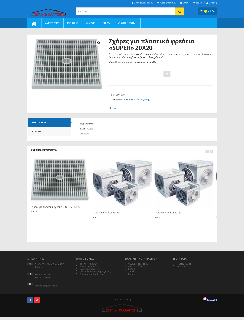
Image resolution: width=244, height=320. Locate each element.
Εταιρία (37, 131)
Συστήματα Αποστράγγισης (136, 99)
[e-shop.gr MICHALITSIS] (48, 10)
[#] (30, 300)
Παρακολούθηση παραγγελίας (95, 271)
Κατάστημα (182, 266)
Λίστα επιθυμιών (167, 2)
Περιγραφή (39, 122)
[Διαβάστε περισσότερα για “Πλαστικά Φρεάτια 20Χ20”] (178, 162)
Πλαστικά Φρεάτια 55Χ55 (106, 212)
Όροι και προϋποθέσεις (92, 274)
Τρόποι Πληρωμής (89, 264)
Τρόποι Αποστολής (89, 266)
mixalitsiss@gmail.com (46, 285)
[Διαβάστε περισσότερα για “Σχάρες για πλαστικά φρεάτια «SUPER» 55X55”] (54, 162)
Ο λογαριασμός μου (143, 2)
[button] (99, 43)
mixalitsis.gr (125, 299)
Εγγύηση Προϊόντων (90, 269)
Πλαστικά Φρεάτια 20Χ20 (168, 212)
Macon (112, 108)
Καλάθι (185, 2)
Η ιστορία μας (184, 264)
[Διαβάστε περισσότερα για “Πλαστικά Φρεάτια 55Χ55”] (116, 162)
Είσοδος (212, 2)
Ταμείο (199, 2)
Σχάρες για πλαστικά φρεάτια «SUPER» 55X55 (55, 206)
